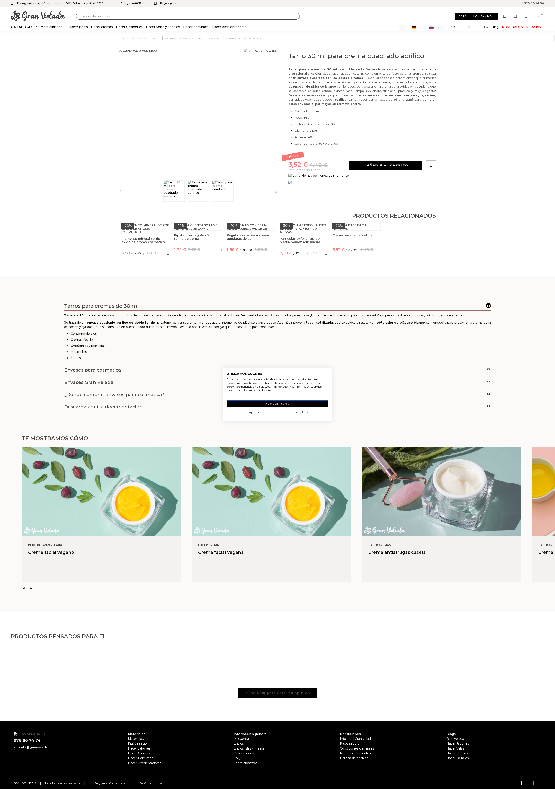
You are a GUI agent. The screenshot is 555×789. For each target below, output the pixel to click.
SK (437, 27)
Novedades (512, 27)
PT (470, 27)
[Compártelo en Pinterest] (457, 152)
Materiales (136, 739)
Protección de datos (355, 753)
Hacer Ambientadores (144, 763)
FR (486, 27)
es (537, 16)
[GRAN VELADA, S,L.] (43, 16)
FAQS (238, 758)
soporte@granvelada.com (35, 747)
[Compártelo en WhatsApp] (447, 153)
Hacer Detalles (457, 758)
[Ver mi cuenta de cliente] (516, 16)
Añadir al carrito (387, 165)
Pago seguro (350, 743)
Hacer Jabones (139, 748)
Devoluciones (244, 753)
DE (420, 27)
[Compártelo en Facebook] (452, 152)
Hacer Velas (455, 748)
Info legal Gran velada (356, 739)
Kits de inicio (137, 743)
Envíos (239, 743)
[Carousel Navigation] (288, 587)
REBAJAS (533, 27)
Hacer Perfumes (140, 758)
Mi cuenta (241, 739)
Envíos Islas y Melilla (249, 748)
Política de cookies (354, 758)
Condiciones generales (357, 748)
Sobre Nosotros (245, 763)
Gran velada (455, 739)
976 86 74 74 (533, 3)
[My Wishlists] (505, 16)
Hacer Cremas (139, 753)
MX (453, 27)
